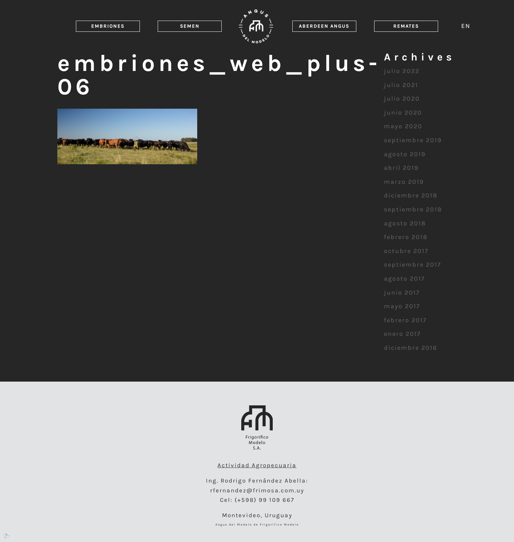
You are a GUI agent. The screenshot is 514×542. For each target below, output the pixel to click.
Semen (190, 26)
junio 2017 (402, 292)
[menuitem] (466, 25)
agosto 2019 (405, 154)
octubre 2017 (406, 251)
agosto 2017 (404, 278)
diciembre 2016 (410, 348)
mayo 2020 (403, 126)
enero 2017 (402, 334)
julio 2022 (402, 71)
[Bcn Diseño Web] (5, 536)
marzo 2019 (404, 182)
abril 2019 (401, 168)
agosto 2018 (405, 223)
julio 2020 (402, 98)
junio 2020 (403, 112)
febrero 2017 (405, 320)
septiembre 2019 (413, 140)
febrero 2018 (406, 237)
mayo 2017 (402, 306)
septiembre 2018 (413, 209)
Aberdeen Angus (324, 26)
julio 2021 (401, 85)
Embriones (107, 26)
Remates (406, 26)
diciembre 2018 (410, 195)
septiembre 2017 (412, 264)
